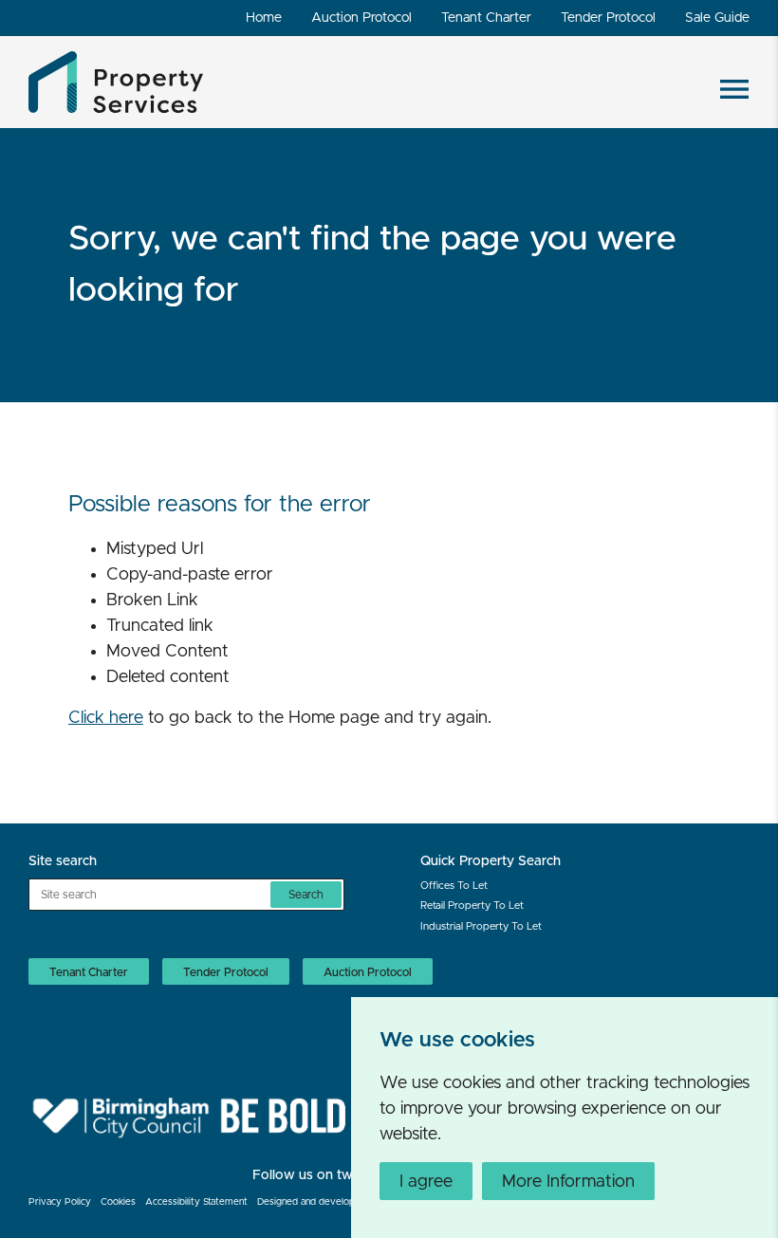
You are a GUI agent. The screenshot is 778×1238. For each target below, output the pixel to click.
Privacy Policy (59, 1202)
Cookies (118, 1202)
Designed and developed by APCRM (337, 1202)
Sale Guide (717, 18)
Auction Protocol (361, 18)
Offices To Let (454, 885)
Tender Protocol (608, 18)
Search (306, 894)
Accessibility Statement (196, 1202)
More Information (568, 1182)
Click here (105, 718)
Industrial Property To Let (481, 926)
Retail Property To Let (472, 905)
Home (264, 18)
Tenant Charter (486, 18)
